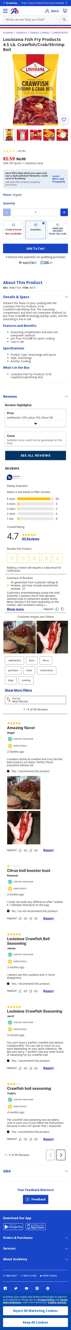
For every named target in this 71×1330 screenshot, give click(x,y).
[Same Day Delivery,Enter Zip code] (58, 230)
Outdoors (21, 32)
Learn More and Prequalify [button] (58, 178)
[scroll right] (63, 135)
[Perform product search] (64, 19)
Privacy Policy (46, 1299)
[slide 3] (36, 135)
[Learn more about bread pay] (46, 262)
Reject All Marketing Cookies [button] (35, 1311)
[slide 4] (49, 135)
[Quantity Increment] (64, 212)
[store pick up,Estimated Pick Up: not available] (13, 230)
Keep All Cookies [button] (35, 1322)
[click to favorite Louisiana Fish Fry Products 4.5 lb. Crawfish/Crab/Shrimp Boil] (64, 120)
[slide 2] (22, 135)
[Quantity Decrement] (7, 212)
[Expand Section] (35, 423)
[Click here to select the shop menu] (5, 11)
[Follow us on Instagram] (37, 1288)
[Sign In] (47, 11)
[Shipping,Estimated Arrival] (35, 230)
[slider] (35, 90)
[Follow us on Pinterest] (47, 1288)
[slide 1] (9, 135)
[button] (59, 179)
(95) (24, 151)
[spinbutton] (35, 212)
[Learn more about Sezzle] (27, 262)
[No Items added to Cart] (65, 11)
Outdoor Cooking (39, 32)
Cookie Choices (57, 1302)
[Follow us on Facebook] (5, 1288)
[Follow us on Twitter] (16, 1288)
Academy (8, 32)
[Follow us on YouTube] (26, 1288)
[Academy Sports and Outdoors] (15, 11)
